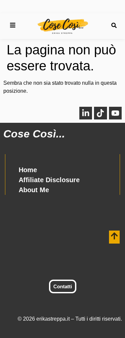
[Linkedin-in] (85, 113)
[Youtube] (115, 113)
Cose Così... (34, 134)
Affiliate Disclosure (49, 180)
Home (28, 170)
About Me (34, 190)
